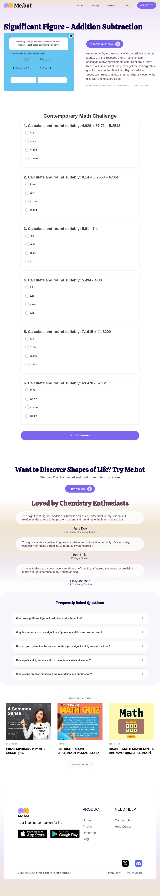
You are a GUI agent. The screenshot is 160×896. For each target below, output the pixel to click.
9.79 (32, 313)
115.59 (33, 416)
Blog (86, 839)
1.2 (31, 287)
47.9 (32, 133)
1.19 (32, 296)
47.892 (33, 150)
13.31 (33, 253)
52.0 (32, 338)
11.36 (32, 390)
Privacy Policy (113, 873)
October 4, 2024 (140, 86)
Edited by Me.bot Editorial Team (100, 85)
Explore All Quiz (80, 764)
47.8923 (34, 158)
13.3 (32, 261)
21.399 (33, 210)
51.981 (33, 356)
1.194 (33, 304)
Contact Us (122, 820)
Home (87, 820)
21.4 (32, 193)
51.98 (33, 347)
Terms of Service (133, 873)
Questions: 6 (124, 85)
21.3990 (34, 201)
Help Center (123, 826)
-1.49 (32, 244)
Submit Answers (80, 435)
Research (89, 832)
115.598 (34, 407)
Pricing (87, 826)
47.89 (33, 141)
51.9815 (34, 364)
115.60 (33, 399)
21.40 (33, 184)
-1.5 (32, 235)
